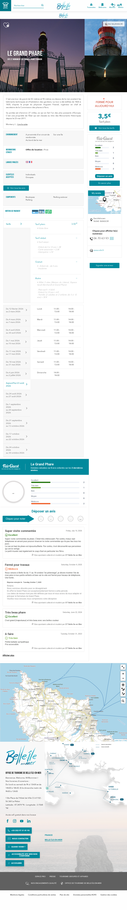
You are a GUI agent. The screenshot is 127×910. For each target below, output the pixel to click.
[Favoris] (113, 5)
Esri (120, 740)
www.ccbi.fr (99, 250)
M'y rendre (96, 193)
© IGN (118, 213)
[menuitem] (63, 5)
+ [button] (123, 673)
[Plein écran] (123, 667)
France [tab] (49, 835)
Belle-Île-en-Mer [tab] (53, 840)
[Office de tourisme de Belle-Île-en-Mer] (21, 755)
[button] (119, 5)
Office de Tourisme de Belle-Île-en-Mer (23, 773)
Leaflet (113, 213)
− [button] (123, 678)
